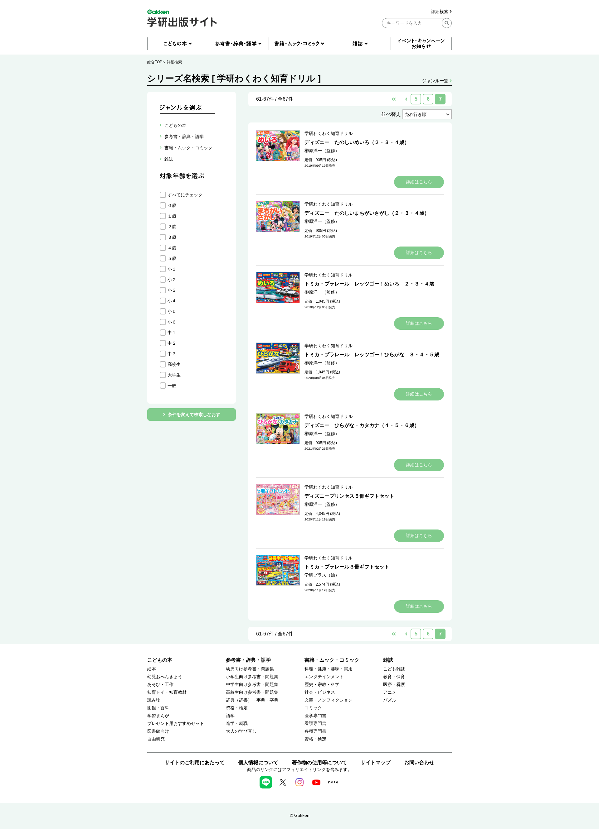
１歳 (172, 215)
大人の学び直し (241, 731)
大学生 (174, 374)
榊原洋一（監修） (321, 150)
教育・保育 (394, 676)
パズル (389, 700)
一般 (172, 385)
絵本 (151, 669)
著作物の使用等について (319, 762)
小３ (172, 290)
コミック (313, 708)
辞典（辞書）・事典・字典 (252, 700)
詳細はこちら (419, 181)
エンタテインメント (324, 676)
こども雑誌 (394, 669)
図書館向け (158, 731)
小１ (172, 268)
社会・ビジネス (319, 692)
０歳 (172, 205)
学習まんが (158, 715)
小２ (172, 279)
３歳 (172, 237)
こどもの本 (159, 660)
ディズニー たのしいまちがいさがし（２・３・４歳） (366, 213)
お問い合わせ (419, 762)
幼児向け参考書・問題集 (250, 669)
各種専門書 (315, 731)
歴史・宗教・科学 (321, 684)
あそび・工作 (160, 684)
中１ (172, 332)
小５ (172, 311)
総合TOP (154, 62)
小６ (172, 321)
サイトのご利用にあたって (195, 762)
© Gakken (299, 815)
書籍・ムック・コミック (331, 660)
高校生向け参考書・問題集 (252, 692)
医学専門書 (315, 715)
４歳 (172, 247)
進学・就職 (237, 723)
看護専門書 (315, 723)
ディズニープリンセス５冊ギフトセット (349, 496)
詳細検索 (440, 11)
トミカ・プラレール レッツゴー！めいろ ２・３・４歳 (369, 283)
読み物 (153, 700)
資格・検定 (237, 708)
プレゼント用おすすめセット (175, 723)
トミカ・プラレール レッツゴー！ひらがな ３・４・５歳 (371, 354)
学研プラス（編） (321, 575)
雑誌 (388, 660)
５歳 (172, 258)
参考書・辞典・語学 (248, 660)
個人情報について (258, 762)
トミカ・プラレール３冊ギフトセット (346, 566)
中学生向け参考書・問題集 (252, 684)
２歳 (172, 226)
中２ (172, 343)
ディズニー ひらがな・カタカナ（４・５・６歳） (361, 425)
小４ (172, 300)
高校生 (174, 364)
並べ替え (391, 114)
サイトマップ (376, 762)
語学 (230, 715)
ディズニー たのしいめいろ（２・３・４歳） (356, 142)
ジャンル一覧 (436, 81)
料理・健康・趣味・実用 (328, 669)
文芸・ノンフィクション (328, 700)
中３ (172, 353)
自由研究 (156, 739)
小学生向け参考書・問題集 (252, 676)
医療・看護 (394, 684)
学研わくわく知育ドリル (328, 133)
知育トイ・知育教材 (167, 692)
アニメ (389, 692)
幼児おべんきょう (164, 676)
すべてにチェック (185, 194)
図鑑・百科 (158, 708)
